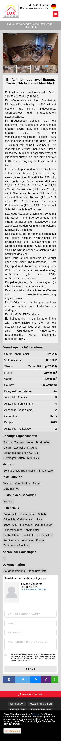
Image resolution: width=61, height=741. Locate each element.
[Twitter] (22, 679)
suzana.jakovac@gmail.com (36, 8)
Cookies (36, 714)
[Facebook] (9, 679)
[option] (10, 69)
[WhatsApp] (54, 679)
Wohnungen (16, 703)
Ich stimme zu (12, 731)
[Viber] (46, 679)
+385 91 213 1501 (29, 587)
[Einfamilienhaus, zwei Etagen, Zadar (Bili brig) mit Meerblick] (30, 49)
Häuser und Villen (41, 703)
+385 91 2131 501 (40, 5)
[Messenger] (35, 679)
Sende (30, 668)
